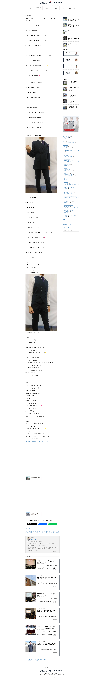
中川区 (37, 531)
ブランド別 (65, 146)
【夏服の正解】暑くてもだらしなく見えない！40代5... (73, 26)
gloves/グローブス (67, 169)
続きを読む (55, 569)
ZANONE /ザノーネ (67, 211)
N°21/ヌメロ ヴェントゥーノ (68, 193)
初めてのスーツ (47, 532)
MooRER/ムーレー (67, 189)
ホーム (45, 667)
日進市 (30, 531)
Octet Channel (65, 217)
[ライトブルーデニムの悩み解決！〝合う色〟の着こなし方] (65, 101)
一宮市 (56, 531)
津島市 (45, 531)
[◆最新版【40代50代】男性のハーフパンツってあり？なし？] (65, 89)
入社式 (51, 532)
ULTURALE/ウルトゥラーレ (68, 210)
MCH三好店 (47, 8)
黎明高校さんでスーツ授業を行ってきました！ (36, 660)
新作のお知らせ (65, 145)
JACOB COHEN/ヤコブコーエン (69, 175)
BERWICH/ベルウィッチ (68, 154)
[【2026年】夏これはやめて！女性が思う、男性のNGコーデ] (65, 83)
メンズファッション (39, 532)
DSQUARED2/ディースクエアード (69, 157)
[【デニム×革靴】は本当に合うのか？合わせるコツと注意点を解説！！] (65, 108)
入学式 (47, 531)
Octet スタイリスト (72, 8)
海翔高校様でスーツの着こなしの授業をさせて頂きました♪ (46, 561)
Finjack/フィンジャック (68, 147)
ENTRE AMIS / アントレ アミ (69, 160)
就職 (53, 531)
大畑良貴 (43, 563)
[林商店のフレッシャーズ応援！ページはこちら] (37, 441)
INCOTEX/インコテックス (68, 174)
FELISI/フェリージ (67, 164)
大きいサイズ (54, 532)
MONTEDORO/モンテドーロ (68, 192)
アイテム (55, 8)
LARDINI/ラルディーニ (67, 179)
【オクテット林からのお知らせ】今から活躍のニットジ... (73, 20)
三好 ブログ (65, 225)
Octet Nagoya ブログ (67, 224)
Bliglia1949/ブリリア (67, 155)
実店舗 (64, 141)
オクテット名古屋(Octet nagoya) (38, 8)
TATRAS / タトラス (67, 206)
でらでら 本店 (66, 227)
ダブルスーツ (51, 531)
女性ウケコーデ (66, 137)
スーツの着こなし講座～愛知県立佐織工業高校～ (37, 659)
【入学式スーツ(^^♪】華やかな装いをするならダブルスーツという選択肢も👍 (46, 644)
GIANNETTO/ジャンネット (68, 170)
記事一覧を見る (55, 551)
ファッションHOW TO (67, 136)
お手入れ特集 (66, 138)
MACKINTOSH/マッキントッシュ (69, 191)
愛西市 (43, 532)
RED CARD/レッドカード (68, 201)
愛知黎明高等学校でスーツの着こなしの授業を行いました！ (46, 594)
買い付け (65, 216)
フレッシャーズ (28, 528)
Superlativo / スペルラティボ (68, 205)
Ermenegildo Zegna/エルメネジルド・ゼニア (71, 161)
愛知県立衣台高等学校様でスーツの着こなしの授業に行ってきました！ (46, 611)
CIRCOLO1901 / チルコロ (68, 156)
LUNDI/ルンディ (66, 183)
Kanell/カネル (66, 178)
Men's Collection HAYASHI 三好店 (69, 143)
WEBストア (30, 8)
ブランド (63, 8)
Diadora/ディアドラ (67, 159)
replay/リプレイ (66, 202)
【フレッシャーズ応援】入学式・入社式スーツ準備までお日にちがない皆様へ (46, 627)
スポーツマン (41, 531)
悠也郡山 (33, 539)
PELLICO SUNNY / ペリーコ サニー (70, 196)
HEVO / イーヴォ (66, 173)
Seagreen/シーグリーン (68, 203)
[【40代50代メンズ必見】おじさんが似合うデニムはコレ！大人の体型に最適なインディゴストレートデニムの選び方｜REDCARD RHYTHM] (65, 95)
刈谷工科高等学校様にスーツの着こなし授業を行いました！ (46, 578)
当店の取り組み (65, 212)
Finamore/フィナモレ (67, 165)
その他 (64, 219)
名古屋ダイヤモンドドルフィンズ (69, 215)
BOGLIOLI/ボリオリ (67, 152)
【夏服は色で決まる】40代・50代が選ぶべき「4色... (73, 45)
